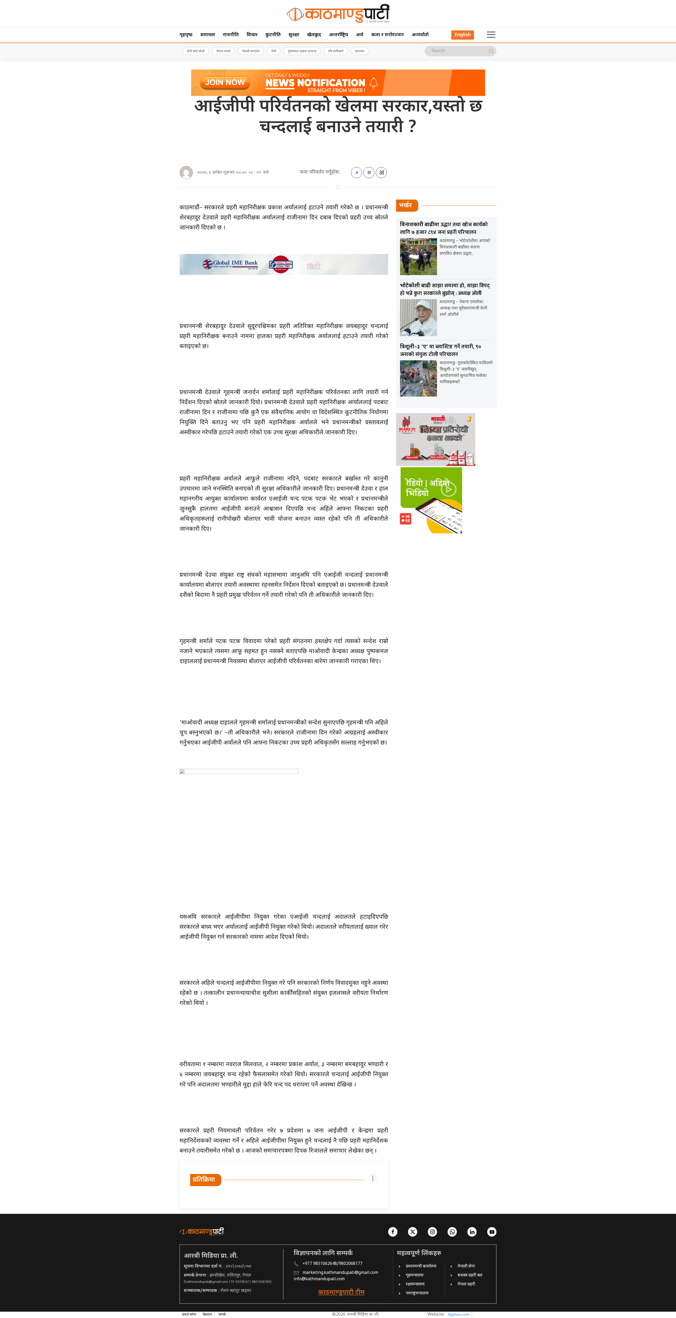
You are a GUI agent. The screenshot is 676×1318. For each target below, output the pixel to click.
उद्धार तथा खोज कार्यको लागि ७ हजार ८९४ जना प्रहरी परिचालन (444, 228)
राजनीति (231, 35)
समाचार (207, 35)
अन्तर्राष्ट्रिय (338, 35)
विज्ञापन (207, 1314)
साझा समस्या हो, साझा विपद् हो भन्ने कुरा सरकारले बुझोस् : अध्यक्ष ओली (445, 289)
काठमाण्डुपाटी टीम (341, 1292)
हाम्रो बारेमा (189, 1314)
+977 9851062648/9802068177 (333, 1264)
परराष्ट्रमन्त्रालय (417, 1293)
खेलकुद (314, 35)
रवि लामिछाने (335, 51)
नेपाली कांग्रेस (251, 51)
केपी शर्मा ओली (196, 51)
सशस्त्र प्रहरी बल (470, 1275)
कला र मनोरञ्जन (387, 35)
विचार (252, 35)
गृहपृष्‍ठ (186, 35)
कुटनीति (273, 35)
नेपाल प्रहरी (466, 1284)
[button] (491, 35)
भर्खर (405, 205)
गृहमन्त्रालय (415, 1275)
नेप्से (273, 51)
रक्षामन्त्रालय (415, 1284)
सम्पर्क (222, 1314)
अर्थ (359, 35)
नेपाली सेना (466, 1266)
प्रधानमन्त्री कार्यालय (421, 1266)
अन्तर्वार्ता (420, 35)
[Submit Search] (491, 51)
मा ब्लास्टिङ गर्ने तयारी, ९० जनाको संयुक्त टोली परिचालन (440, 350)
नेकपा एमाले (223, 51)
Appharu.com (458, 1314)
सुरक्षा (294, 35)
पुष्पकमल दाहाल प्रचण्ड (302, 51)
